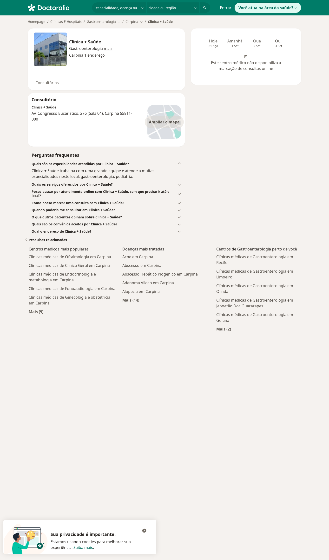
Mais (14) (130, 300)
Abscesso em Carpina (141, 265)
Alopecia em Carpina (141, 291)
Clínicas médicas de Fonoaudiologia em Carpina (72, 288)
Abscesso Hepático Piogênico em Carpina (160, 274)
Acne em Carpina (137, 256)
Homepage (36, 21)
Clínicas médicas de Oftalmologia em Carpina (70, 256)
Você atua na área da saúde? (265, 7)
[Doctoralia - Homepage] (58, 7)
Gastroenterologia (86, 48)
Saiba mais (83, 547)
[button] (108, 48)
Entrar (225, 7)
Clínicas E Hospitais (66, 21)
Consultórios (47, 82)
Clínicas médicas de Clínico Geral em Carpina (69, 265)
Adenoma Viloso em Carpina (148, 282)
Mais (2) (223, 329)
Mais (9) (36, 311)
